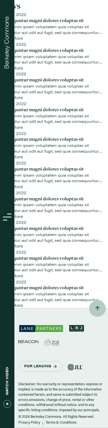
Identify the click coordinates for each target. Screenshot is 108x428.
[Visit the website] (41, 330)
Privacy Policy (29, 422)
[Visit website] (28, 341)
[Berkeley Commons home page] (7, 43)
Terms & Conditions (61, 422)
